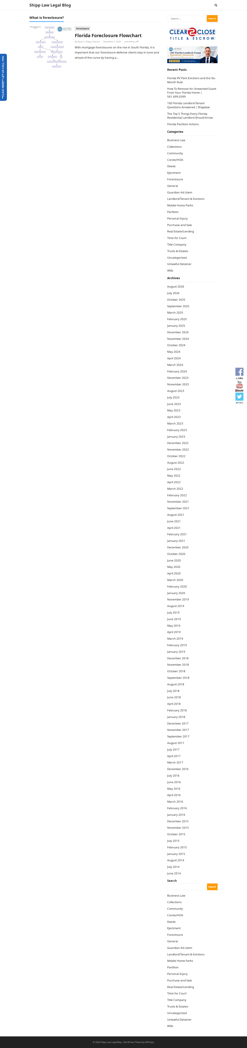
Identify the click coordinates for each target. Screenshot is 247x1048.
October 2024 (176, 345)
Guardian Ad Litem (179, 192)
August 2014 (175, 860)
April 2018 (174, 704)
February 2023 (177, 430)
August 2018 (175, 684)
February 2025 (177, 319)
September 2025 (178, 306)
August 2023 (175, 391)
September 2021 (178, 508)
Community (175, 153)
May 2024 (173, 352)
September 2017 (178, 736)
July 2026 (173, 293)
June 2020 (174, 560)
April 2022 (174, 482)
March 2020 (175, 580)
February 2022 (177, 495)
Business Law (176, 140)
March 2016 (175, 801)
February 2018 (177, 710)
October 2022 (176, 456)
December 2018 (178, 658)
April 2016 (174, 795)
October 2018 (176, 671)
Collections (174, 147)
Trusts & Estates (177, 251)
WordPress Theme (132, 1042)
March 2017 (175, 762)
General (172, 186)
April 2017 (174, 756)
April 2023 (174, 417)
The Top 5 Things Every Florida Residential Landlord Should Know (190, 116)
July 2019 (173, 612)
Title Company (176, 244)
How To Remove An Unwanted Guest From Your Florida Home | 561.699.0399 (191, 93)
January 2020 (176, 593)
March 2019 (175, 638)
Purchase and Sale (179, 225)
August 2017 (175, 743)
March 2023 (175, 423)
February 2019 (177, 645)
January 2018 (176, 717)
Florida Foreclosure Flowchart (108, 35)
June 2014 (174, 873)
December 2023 (178, 378)
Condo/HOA (175, 160)
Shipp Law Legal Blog (50, 5)
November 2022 (178, 449)
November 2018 (178, 665)
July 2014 (173, 867)
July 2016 (173, 775)
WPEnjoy (149, 1042)
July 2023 (173, 397)
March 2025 (175, 312)
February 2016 (177, 808)
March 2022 (175, 489)
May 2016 (173, 789)
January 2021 (176, 541)
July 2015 (173, 841)
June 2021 (174, 521)
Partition (173, 212)
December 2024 (178, 332)
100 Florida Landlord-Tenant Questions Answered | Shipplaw (188, 105)
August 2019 (175, 606)
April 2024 (174, 358)
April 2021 (174, 528)
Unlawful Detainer (179, 264)
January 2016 (176, 815)
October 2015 (176, 834)
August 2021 (175, 515)
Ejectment (174, 173)
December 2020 (178, 547)
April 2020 (174, 573)
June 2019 (174, 619)
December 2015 (178, 821)
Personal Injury (177, 218)
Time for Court (177, 238)
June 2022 (174, 469)
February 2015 (177, 847)
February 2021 (177, 534)
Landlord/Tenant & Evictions (185, 199)
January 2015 (176, 854)
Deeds (171, 166)
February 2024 (177, 371)
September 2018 (178, 678)
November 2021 (178, 501)
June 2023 (174, 404)
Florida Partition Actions (183, 124)
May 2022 (173, 475)
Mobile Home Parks (180, 205)
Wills (170, 270)
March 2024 (175, 365)
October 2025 (176, 299)
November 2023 (178, 384)
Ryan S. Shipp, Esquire (89, 41)
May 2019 (173, 626)
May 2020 (173, 567)
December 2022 (178, 443)
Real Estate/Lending (180, 231)
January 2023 (176, 436)
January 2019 (176, 652)
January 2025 (176, 326)
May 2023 (173, 410)
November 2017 (178, 730)
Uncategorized (177, 257)
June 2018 (174, 697)
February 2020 (177, 586)
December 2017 (178, 723)
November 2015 (178, 828)
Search (172, 881)
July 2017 (173, 749)
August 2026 (175, 286)
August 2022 (175, 463)
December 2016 (178, 769)
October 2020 (176, 554)
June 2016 (174, 782)
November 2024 (178, 339)
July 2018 (173, 691)
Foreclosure (82, 28)
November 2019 (178, 599)
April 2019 (174, 632)
